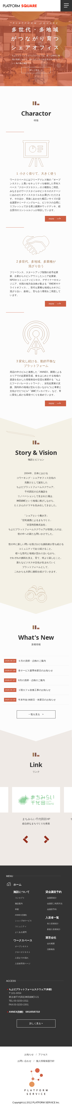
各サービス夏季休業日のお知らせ (35, 670)
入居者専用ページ (22, 964)
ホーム (17, 884)
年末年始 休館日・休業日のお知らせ (37, 699)
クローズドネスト (22, 952)
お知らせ (29, 1054)
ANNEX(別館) (21, 915)
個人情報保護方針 (45, 1061)
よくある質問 (20, 932)
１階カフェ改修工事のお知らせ (34, 690)
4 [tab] (45, 81)
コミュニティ (20, 926)
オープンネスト (21, 946)
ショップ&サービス (23, 921)
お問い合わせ (24, 1061)
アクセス (43, 1054)
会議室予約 (52, 909)
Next (46, 839)
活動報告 (51, 949)
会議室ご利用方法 (54, 903)
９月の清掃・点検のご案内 (32, 661)
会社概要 (51, 943)
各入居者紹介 (53, 923)
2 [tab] (33, 81)
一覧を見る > (36, 714)
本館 (17, 909)
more (51, 218)
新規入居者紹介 (53, 929)
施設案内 (19, 903)
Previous (25, 839)
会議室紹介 (52, 898)
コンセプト (20, 898)
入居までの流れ (21, 958)
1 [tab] (27, 81)
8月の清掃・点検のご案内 (31, 680)
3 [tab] (39, 81)
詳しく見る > (36, 70)
